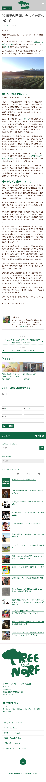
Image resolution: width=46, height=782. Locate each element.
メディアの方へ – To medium (15, 748)
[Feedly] (43, 436)
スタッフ (6, 47)
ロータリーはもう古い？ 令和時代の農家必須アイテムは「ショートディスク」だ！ (28, 633)
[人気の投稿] (17, 473)
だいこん (37, 41)
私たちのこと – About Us (13, 723)
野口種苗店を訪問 (29, 374)
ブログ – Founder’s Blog (12, 738)
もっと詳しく (9, 694)
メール (27, 408)
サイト (4, 417)
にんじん (9, 44)
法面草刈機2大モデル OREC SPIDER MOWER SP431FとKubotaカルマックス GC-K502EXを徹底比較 (28, 602)
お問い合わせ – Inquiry (12, 743)
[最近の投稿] (7, 473)
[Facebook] (39, 436)
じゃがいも (25, 119)
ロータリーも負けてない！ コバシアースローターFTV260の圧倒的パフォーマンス (28, 612)
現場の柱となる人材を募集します (24, 479)
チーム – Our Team (10, 728)
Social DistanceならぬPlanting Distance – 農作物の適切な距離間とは (27, 590)
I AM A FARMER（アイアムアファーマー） (27, 523)
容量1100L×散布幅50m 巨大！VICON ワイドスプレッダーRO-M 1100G (28, 557)
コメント (5, 394)
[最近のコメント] (28, 473)
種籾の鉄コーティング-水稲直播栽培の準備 (27, 578)
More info (7, 711)
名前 (4, 408)
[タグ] (39, 473)
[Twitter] (36, 436)
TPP (11, 185)
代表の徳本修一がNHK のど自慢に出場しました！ (11, 375)
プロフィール (23, 326)
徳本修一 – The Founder (12, 733)
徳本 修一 (6, 25)
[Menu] (43, 2)
